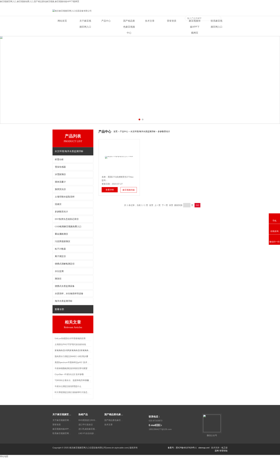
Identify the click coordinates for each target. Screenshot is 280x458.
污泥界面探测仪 (62, 241)
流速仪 (58, 204)
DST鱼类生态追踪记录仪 (67, 219)
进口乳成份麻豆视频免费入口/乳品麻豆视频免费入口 (87, 429)
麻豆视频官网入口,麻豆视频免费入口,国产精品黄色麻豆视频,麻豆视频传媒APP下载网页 (39, 1)
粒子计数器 (60, 249)
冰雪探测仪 (60, 174)
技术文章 (149, 21)
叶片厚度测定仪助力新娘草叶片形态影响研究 (73, 392)
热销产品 (83, 414)
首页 (115, 131)
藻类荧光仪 (60, 189)
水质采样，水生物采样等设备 (69, 293)
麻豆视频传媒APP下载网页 (193, 5)
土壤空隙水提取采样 (65, 197)
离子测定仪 (60, 256)
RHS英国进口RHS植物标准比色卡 (87, 420)
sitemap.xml (203, 447)
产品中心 (106, 21)
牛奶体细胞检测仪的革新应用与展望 (71, 368)
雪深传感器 (60, 167)
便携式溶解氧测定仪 (65, 264)
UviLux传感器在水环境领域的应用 (70, 338)
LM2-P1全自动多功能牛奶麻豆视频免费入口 (87, 433)
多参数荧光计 (61, 211)
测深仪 (58, 278)
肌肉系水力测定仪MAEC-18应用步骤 (71, 356)
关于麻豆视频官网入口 (85, 24)
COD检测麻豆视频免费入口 (68, 226)
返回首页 (175, 5)
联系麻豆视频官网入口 (217, 5)
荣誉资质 (171, 21)
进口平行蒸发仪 (85, 424)
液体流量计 (60, 182)
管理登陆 (223, 451)
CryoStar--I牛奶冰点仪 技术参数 (69, 374)
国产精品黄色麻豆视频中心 (129, 27)
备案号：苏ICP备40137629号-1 (182, 447)
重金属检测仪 (61, 234)
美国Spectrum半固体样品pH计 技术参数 (73, 362)
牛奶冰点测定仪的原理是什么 (68, 386)
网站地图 (4, 456)
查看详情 (110, 190)
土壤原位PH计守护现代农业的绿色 (70, 344)
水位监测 (59, 271)
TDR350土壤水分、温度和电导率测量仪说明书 (73, 380)
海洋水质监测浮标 (63, 301)
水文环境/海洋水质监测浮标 (142, 131)
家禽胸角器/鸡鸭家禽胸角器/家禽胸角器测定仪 (73, 350)
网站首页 (62, 21)
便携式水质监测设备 (65, 286)
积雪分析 (59, 159)
